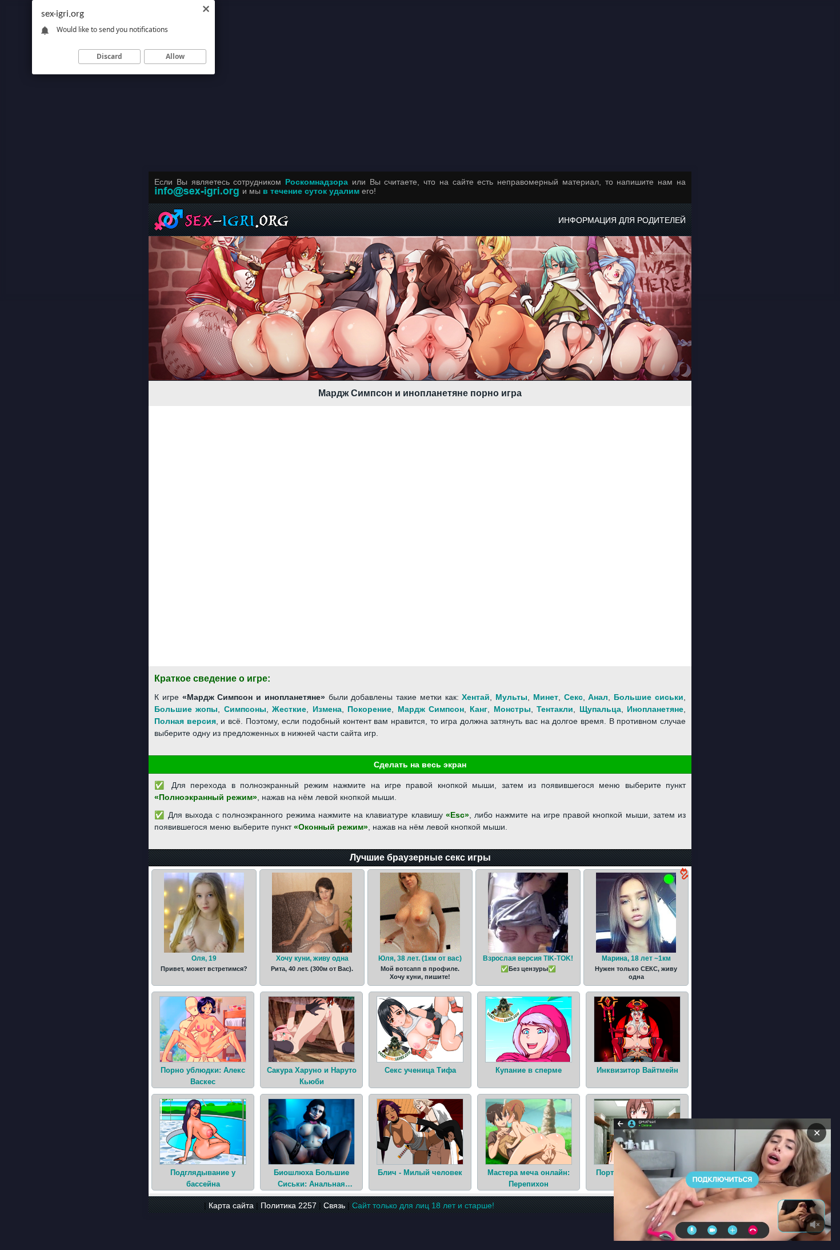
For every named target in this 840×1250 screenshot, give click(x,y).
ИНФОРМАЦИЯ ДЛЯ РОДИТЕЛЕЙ (622, 220)
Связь (334, 1205)
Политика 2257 (289, 1205)
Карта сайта (231, 1205)
